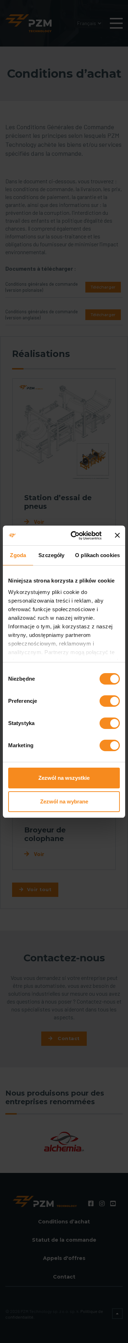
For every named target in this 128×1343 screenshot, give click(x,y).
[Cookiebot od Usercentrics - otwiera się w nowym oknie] (75, 535)
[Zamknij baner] (117, 535)
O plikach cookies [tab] (97, 555)
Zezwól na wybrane (64, 801)
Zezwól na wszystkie (64, 778)
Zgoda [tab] (18, 555)
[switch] (110, 701)
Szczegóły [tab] (51, 555)
